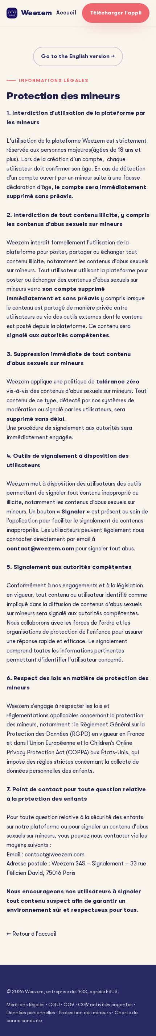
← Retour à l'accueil (31, 934)
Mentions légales (26, 1004)
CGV (68, 1004)
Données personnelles (31, 1012)
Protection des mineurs (85, 1012)
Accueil (66, 12)
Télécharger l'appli (115, 13)
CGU (54, 1004)
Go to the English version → (78, 56)
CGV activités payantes (105, 1004)
